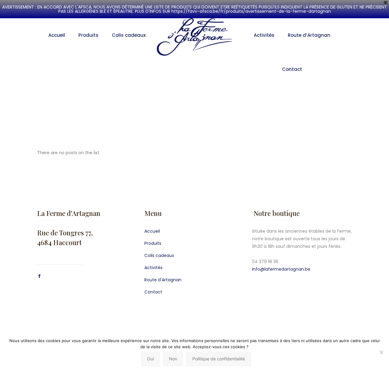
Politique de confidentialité (218, 358)
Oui (150, 358)
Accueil (152, 231)
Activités (153, 268)
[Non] (381, 352)
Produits (152, 243)
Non (173, 358)
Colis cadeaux (159, 255)
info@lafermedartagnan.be (281, 269)
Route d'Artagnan (162, 280)
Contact (153, 292)
